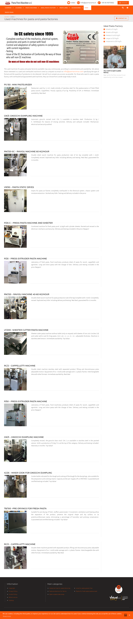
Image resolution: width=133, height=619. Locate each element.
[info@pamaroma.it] (78, 2)
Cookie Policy (13, 594)
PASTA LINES (64, 8)
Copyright (12, 588)
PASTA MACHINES (31, 8)
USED (86, 8)
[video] (68, 2)
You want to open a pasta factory (112, 72)
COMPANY (8, 8)
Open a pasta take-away (56, 594)
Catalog (11, 600)
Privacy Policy (13, 591)
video (73, 3)
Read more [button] (7, 616)
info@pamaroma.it (88, 3)
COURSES (18, 8)
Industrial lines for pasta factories (59, 588)
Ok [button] (125, 615)
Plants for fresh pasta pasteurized (86, 591)
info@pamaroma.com (73, 71)
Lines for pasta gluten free (84, 588)
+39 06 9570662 (107, 3)
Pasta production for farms (57, 591)
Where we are (13, 597)
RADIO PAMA (9, 12)
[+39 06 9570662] (99, 2)
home (6, 17)
